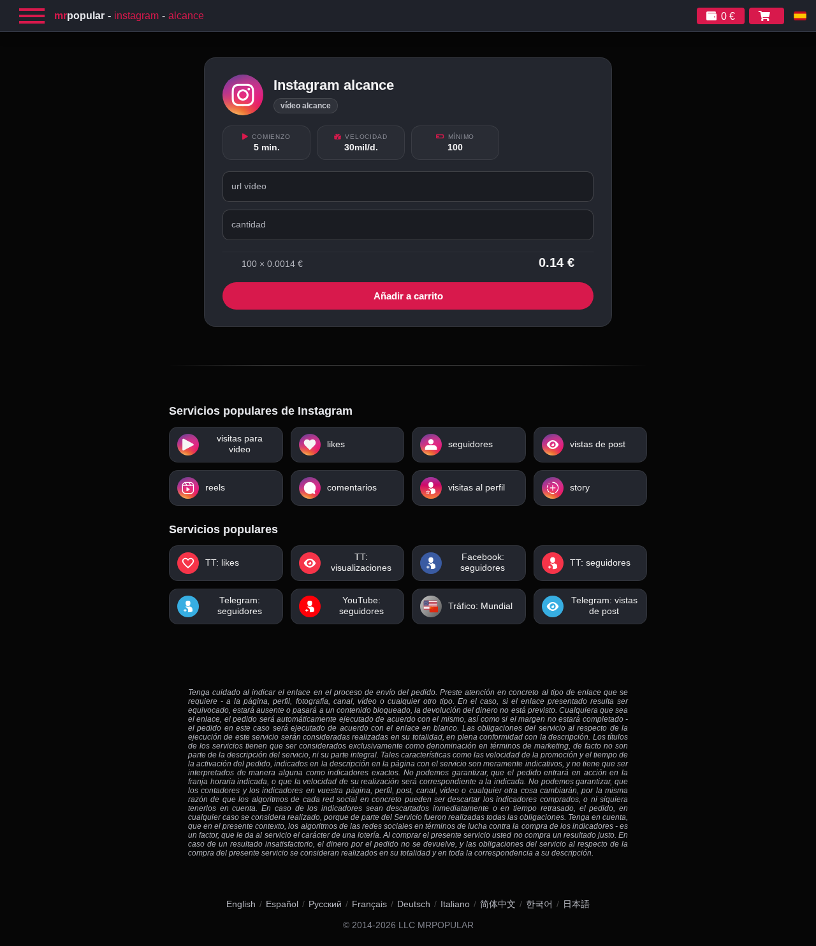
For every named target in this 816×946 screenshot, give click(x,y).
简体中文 (498, 904)
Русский (325, 904)
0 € (728, 16)
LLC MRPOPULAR (436, 925)
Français (369, 904)
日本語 (576, 904)
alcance (186, 15)
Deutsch (413, 904)
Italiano (455, 904)
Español (282, 904)
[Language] (800, 15)
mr (79, 15)
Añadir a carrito (408, 295)
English (241, 904)
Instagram (136, 15)
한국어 (539, 904)
